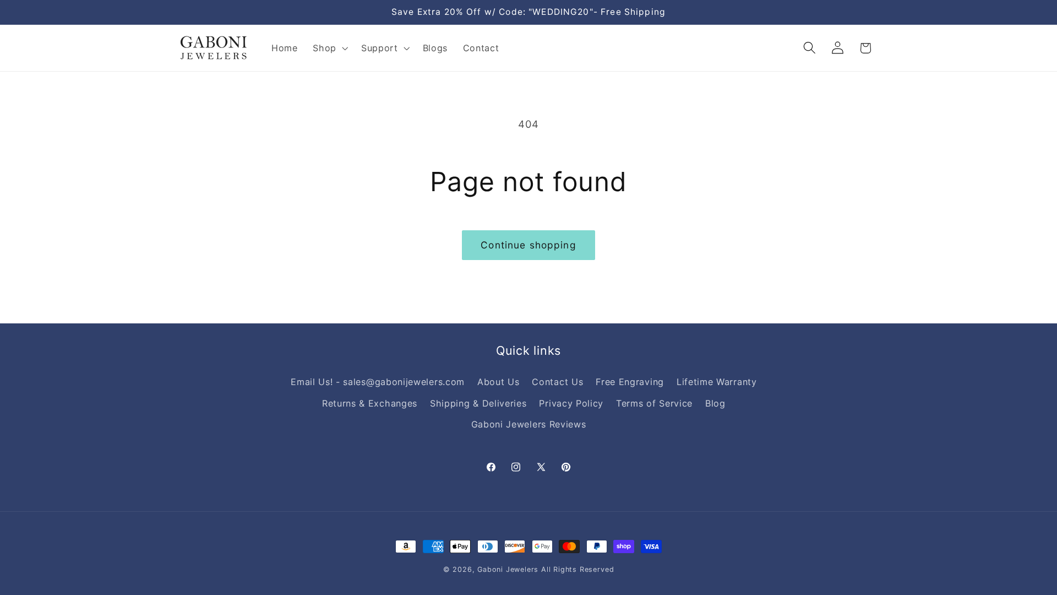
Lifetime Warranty (717, 381)
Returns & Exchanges (369, 403)
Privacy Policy (571, 403)
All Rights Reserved (577, 569)
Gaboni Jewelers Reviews (528, 424)
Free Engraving (630, 381)
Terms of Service (654, 403)
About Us (498, 381)
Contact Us (557, 381)
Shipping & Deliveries (478, 403)
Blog (715, 403)
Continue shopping (528, 245)
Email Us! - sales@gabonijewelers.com (378, 381)
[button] (329, 48)
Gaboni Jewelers (507, 569)
